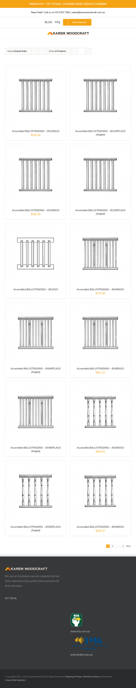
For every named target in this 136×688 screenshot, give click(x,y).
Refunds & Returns (91, 677)
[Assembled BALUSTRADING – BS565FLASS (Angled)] (35, 462)
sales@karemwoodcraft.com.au (88, 12)
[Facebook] (6, 607)
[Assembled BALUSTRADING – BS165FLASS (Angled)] (100, 67)
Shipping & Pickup (73, 677)
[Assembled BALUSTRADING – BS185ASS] (35, 146)
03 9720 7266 (62, 12)
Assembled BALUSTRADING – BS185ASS (35, 210)
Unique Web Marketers (15, 680)
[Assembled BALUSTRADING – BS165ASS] (35, 67)
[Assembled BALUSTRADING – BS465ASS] (100, 225)
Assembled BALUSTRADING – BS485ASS (100, 368)
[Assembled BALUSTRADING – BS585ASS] (100, 462)
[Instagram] (10, 607)
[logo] (68, 33)
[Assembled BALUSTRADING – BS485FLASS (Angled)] (35, 383)
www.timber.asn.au (81, 654)
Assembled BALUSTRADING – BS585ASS (100, 526)
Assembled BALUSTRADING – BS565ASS (100, 447)
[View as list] (88, 51)
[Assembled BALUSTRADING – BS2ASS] (35, 225)
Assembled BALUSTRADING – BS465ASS (100, 289)
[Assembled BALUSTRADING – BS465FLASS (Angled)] (35, 304)
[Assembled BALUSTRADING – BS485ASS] (100, 304)
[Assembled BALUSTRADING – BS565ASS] (100, 383)
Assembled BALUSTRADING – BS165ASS (35, 131)
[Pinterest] (15, 607)
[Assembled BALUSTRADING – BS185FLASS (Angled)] (100, 146)
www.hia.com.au (80, 631)
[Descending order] (42, 51)
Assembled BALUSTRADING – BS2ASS (35, 289)
